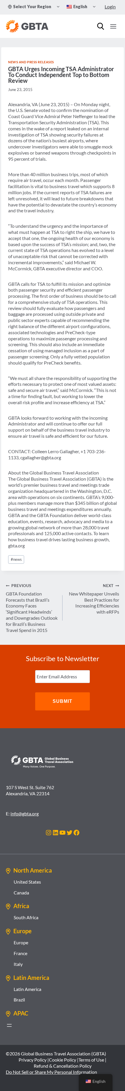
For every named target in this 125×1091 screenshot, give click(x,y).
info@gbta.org (24, 813)
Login (110, 6)
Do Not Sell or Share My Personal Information (51, 1072)
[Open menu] (113, 26)
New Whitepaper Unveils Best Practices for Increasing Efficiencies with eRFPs (94, 598)
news (16, 559)
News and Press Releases (31, 62)
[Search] (100, 26)
